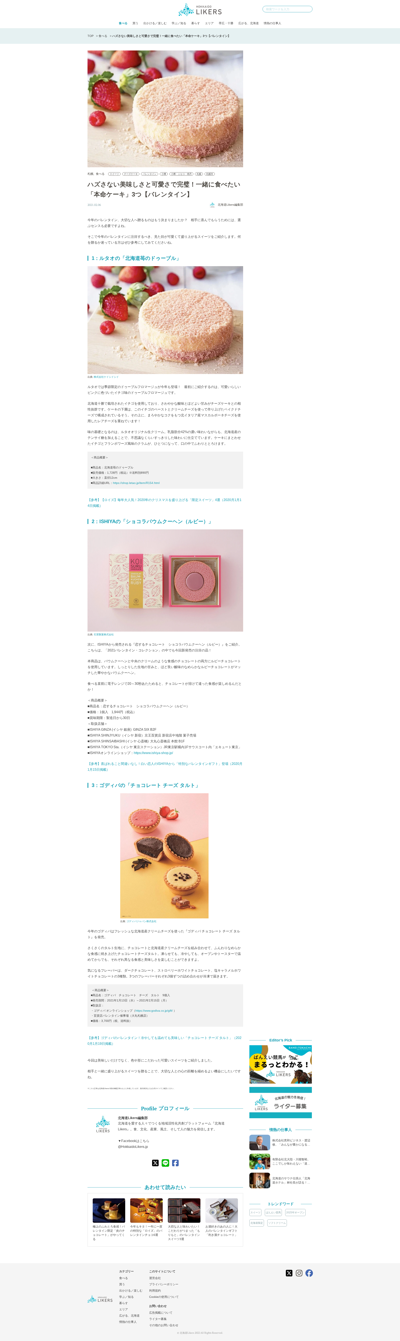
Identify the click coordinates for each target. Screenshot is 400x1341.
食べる (123, 23)
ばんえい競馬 (273, 1212)
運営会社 (155, 1278)
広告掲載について (160, 1312)
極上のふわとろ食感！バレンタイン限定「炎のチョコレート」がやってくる (109, 1233)
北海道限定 (256, 1222)
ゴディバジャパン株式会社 (141, 921)
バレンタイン (149, 174)
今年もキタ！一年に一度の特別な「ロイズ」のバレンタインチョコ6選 (146, 1230)
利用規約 (155, 1290)
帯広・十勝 (226, 23)
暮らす (195, 23)
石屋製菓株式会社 (104, 634)
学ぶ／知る (179, 23)
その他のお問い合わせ (163, 1325)
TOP (91, 36)
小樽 (163, 174)
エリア (209, 23)
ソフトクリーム (277, 1222)
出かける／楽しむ (155, 23)
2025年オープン (295, 1212)
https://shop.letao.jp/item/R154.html (136, 483)
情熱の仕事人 (272, 23)
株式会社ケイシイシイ (106, 376)
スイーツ (114, 174)
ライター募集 (158, 1319)
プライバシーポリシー (163, 1284)
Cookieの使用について (164, 1296)
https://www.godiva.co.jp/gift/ (154, 1010)
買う (135, 23)
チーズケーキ (131, 174)
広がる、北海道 (248, 23)
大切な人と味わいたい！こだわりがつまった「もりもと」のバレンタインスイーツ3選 (184, 1233)
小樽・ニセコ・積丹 (181, 174)
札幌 (90, 173)
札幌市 (209, 174)
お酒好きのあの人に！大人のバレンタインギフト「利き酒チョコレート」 (221, 1230)
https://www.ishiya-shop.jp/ (153, 753)
